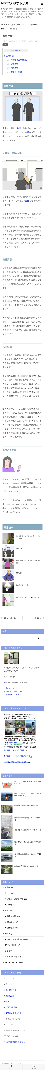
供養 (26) (8, 951)
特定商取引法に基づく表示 (14, 1042)
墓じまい (9, 984)
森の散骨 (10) (12, 928)
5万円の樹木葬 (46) (12, 945)
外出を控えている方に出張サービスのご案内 (28, 537)
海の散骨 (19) (12, 922)
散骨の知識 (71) (13, 916)
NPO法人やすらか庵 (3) (14, 962)
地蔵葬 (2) (9, 887)
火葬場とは (37, 618)
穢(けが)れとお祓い (10, 618)
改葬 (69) (10, 905)
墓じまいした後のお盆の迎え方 (27, 783)
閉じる (18, 50)
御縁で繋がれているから (27, 843)
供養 (5, 44)
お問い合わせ (9, 688)
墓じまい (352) (10, 893)
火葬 (27, 201)
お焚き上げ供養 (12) (13, 957)
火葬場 (26, 132)
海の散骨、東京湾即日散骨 (14, 750)
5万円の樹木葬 (11, 1007)
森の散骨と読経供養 (26, 805)
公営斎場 (12, 64)
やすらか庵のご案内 (12, 694)
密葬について (20, 548)
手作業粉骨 (10, 996)
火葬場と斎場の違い (17, 60)
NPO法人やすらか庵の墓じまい (16, 762)
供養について (11, 1002)
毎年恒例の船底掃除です (27, 855)
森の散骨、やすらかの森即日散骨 (17, 756)
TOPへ (34, 1068)
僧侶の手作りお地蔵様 (27, 830)
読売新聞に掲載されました (28, 819)
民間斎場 (12, 68)
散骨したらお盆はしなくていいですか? (27, 795)
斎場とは (9, 56)
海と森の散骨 (11, 990)
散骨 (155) (9, 910)
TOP (14, 25)
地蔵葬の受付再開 (26, 866)
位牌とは (19, 573)
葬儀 (19, 128)
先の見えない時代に (23, 585)
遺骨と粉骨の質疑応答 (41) (17, 939)
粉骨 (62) (8, 934)
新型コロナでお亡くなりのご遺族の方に (28, 562)
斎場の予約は (14, 72)
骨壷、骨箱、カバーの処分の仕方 (27, 597)
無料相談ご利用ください (13, 691)
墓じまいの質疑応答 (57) (17, 899)
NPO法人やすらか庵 (14, 3)
